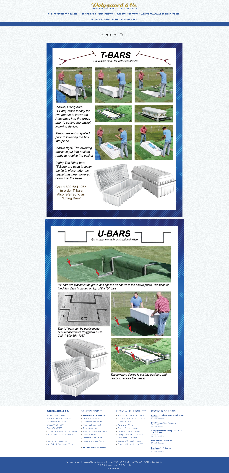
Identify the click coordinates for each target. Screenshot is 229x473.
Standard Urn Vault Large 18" (130, 444)
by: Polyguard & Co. (158, 418)
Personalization (106, 14)
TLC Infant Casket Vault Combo (131, 418)
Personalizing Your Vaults (93, 441)
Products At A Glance (66, 14)
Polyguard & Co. (73, 462)
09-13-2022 (155, 434)
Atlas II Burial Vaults (91, 418)
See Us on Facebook (57, 441)
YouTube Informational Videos (61, 444)
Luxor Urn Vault (124, 422)
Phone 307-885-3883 (115, 462)
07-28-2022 (155, 450)
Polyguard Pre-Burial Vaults (95, 431)
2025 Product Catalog (102, 19)
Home (49, 14)
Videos (176, 14)
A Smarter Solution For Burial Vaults (167, 415)
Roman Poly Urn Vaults (128, 428)
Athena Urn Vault (125, 425)
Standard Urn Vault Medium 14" (131, 441)
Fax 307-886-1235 (156, 462)
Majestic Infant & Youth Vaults (131, 415)
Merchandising (88, 14)
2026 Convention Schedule (163, 423)
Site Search (132, 19)
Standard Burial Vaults (92, 438)
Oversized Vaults (90, 434)
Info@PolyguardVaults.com (65, 431)
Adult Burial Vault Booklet (156, 14)
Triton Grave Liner (90, 428)
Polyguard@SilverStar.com (93, 462)
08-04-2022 (155, 442)
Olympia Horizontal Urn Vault (130, 434)
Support (121, 14)
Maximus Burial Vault (92, 425)
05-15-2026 (155, 417)
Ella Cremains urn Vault (127, 438)
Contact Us (133, 14)
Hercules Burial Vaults (92, 422)
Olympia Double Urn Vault (129, 431)
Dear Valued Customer (161, 440)
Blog (119, 19)
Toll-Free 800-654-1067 (136, 462)
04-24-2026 (155, 425)
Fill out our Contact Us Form (60, 434)
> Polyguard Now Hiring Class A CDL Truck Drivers (167, 432)
